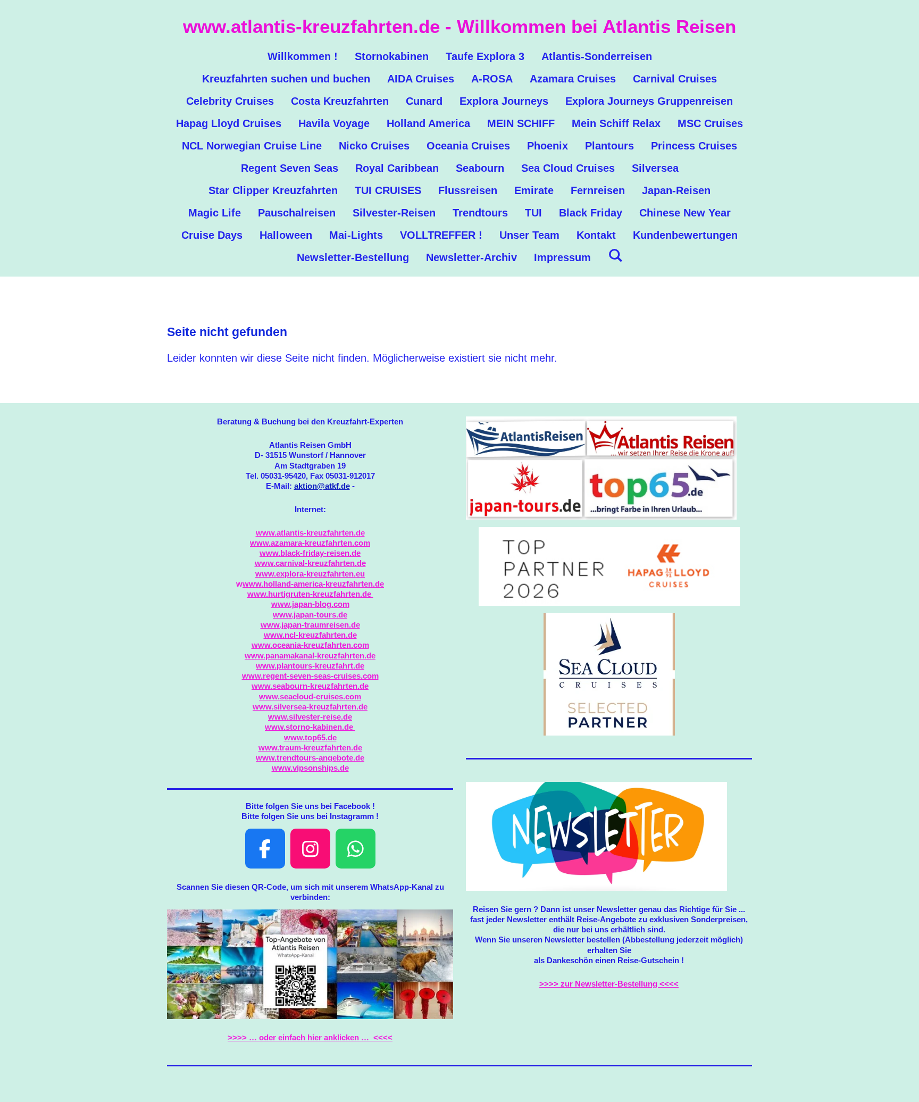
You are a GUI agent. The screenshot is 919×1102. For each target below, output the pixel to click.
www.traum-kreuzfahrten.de (310, 747)
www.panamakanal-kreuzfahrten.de (310, 655)
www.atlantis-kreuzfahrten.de (310, 532)
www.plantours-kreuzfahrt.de (310, 665)
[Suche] (615, 255)
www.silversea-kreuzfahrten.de (310, 706)
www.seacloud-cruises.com (310, 696)
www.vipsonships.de (310, 767)
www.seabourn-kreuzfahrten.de (310, 685)
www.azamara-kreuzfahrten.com (310, 542)
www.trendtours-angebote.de (310, 757)
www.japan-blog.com (310, 603)
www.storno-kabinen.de (310, 726)
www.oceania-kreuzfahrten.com (310, 644)
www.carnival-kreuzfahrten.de (310, 562)
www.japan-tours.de (310, 614)
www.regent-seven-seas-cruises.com (310, 675)
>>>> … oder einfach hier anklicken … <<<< (310, 1037)
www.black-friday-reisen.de (310, 552)
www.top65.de (310, 737)
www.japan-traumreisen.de (310, 624)
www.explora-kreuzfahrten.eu (310, 573)
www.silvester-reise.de (310, 716)
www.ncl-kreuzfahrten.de (310, 634)
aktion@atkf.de (322, 485)
